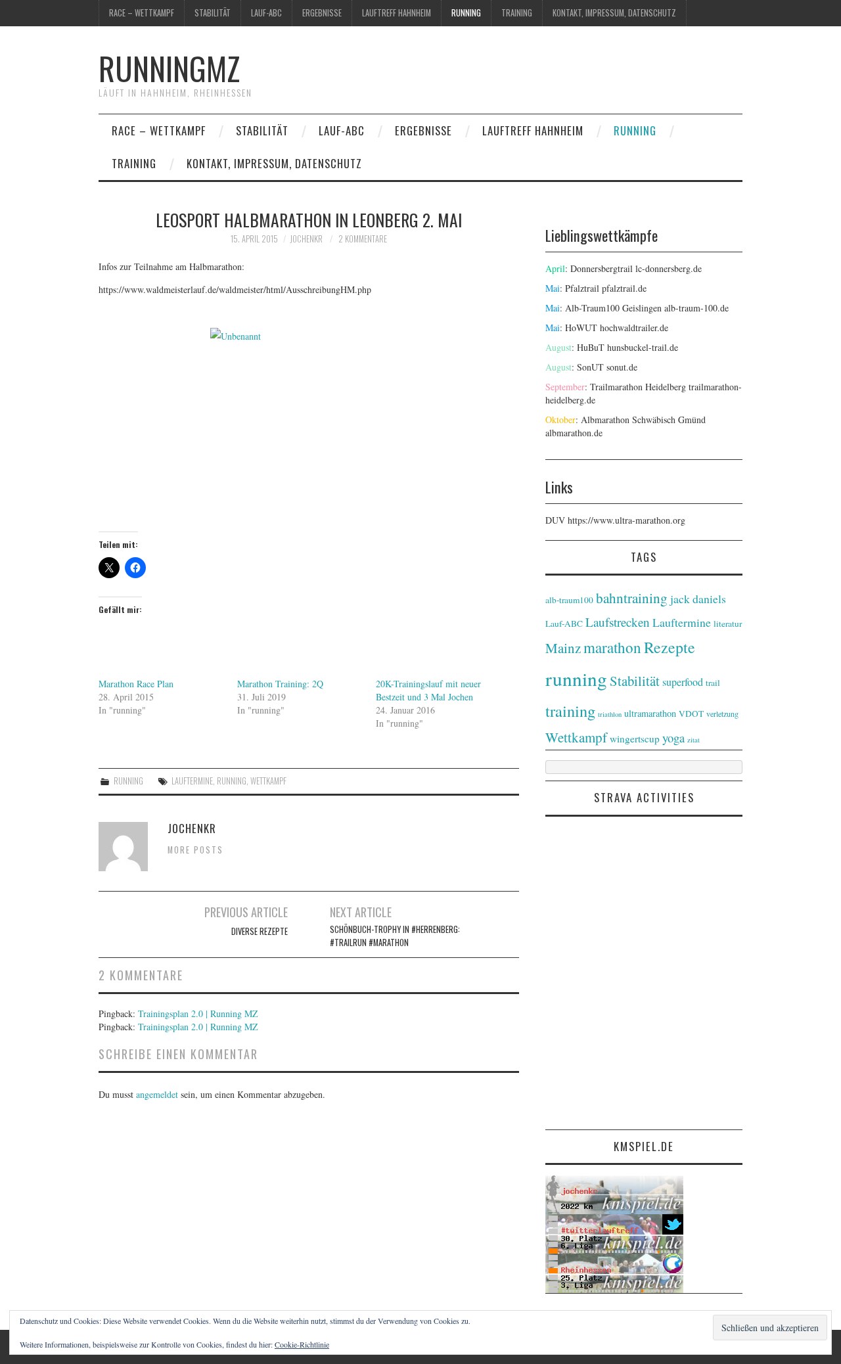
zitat (693, 739)
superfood (682, 682)
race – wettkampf (141, 13)
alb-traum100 (569, 600)
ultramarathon (650, 713)
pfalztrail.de (624, 288)
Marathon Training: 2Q (280, 683)
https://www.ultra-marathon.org (626, 520)
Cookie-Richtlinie (302, 1344)
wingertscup (635, 738)
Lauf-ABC (266, 13)
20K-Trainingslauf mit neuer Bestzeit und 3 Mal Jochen (428, 690)
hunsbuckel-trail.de (642, 347)
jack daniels (698, 598)
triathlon (610, 714)
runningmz (169, 68)
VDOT (691, 713)
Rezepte (669, 647)
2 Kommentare (362, 239)
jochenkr (306, 239)
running (466, 13)
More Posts (195, 850)
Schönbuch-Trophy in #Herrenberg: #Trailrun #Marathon (395, 936)
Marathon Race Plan (136, 683)
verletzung (722, 713)
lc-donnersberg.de (668, 268)
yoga (673, 737)
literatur (728, 623)
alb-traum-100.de (696, 308)
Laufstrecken (617, 622)
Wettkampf (268, 781)
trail (713, 683)
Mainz (563, 648)
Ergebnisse (322, 13)
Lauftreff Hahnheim (396, 13)
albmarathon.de (573, 432)
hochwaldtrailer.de (634, 327)
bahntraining (632, 598)
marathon (612, 647)
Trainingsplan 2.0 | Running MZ (198, 1013)
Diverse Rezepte (259, 931)
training (516, 13)
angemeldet (157, 1094)
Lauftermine (192, 781)
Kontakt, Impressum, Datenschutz (614, 13)
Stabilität (212, 13)
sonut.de (621, 367)
